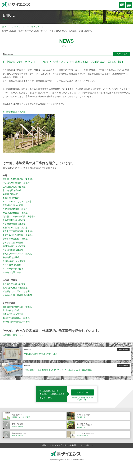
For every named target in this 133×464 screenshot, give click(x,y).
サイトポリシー (87, 445)
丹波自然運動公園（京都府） (16, 209)
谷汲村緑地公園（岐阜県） (15, 224)
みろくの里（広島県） (13, 265)
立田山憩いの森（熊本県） (15, 186)
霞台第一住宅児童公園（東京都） (18, 179)
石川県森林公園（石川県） (15, 111)
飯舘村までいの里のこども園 (16, 291)
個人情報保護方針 (71, 445)
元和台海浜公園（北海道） (15, 261)
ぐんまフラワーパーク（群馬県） (18, 254)
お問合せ (45, 445)
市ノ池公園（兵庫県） (13, 190)
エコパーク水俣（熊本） (14, 268)
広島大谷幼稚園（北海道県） (16, 287)
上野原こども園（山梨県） (15, 284)
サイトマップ (56, 445)
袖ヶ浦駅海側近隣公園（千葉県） (18, 307)
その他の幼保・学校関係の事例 (17, 295)
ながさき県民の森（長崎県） (16, 239)
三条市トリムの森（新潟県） (16, 227)
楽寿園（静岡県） (11, 194)
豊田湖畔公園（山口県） (14, 205)
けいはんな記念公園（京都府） (17, 183)
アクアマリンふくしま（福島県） (18, 201)
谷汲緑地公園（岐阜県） (14, 250)
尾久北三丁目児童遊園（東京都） (18, 231)
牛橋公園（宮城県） (12, 257)
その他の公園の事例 (12, 272)
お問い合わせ (82, 392)
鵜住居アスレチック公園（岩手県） (19, 216)
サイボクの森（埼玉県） (14, 242)
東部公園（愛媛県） (12, 198)
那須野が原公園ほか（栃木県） (17, 318)
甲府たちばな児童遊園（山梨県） (18, 235)
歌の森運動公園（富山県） (15, 220)
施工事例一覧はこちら (13, 335)
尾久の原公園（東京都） (14, 314)
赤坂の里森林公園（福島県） (16, 213)
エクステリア (122, 54)
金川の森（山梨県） (12, 310)
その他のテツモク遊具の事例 (16, 321)
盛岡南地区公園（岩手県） (15, 246)
